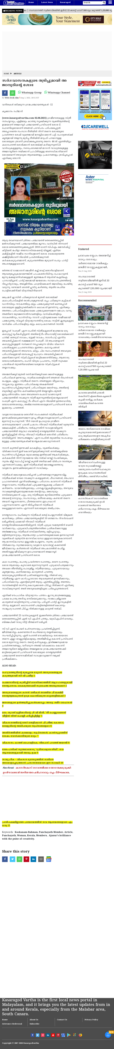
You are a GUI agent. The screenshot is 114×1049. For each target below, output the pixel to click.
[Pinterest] (58, 1035)
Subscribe (34, 1024)
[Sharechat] (80, 1034)
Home (31, 2)
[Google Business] (62, 1034)
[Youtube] (53, 1035)
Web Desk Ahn (12, 98)
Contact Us (62, 1020)
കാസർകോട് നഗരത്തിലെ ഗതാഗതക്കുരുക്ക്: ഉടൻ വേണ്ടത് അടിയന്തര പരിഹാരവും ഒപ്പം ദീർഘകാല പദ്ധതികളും (37, 772)
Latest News (47, 2)
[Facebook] (32, 1035)
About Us (34, 1020)
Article (18, 74)
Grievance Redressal (12, 1024)
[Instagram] (42, 1035)
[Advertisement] (57, 50)
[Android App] (68, 1034)
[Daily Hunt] (74, 1034)
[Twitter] (37, 1035)
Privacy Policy (91, 1020)
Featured (83, 249)
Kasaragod (65, 2)
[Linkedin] (48, 1035)
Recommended (87, 300)
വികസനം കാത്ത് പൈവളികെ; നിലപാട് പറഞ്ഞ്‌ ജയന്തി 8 (36, 742)
